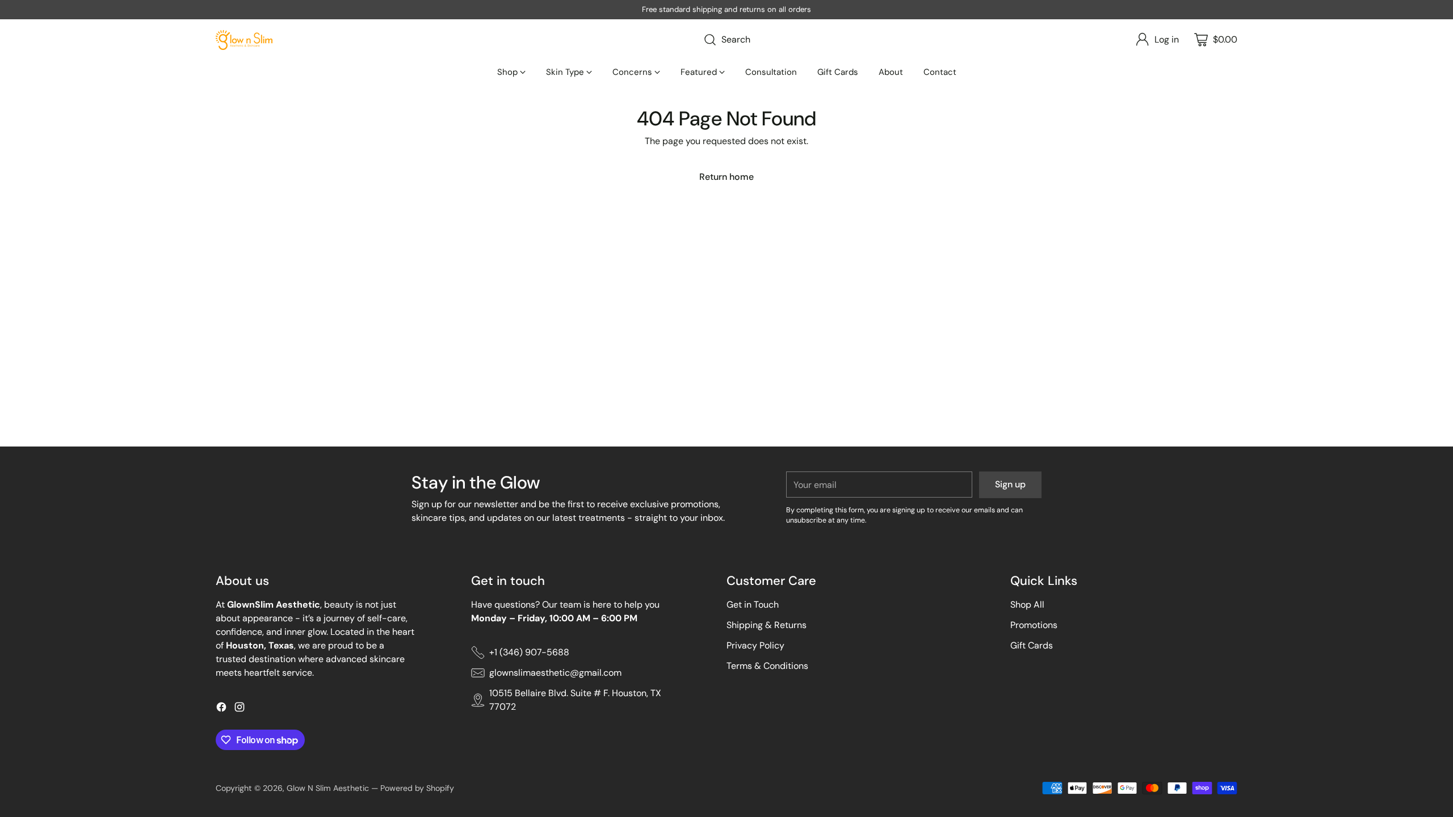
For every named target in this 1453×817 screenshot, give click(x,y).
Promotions (1033, 625)
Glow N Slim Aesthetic (328, 788)
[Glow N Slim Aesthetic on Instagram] (239, 709)
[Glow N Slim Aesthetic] (244, 40)
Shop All (1027, 604)
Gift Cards (1031, 645)
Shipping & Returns (766, 625)
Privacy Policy (755, 645)
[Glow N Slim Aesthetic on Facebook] (221, 709)
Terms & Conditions (767, 666)
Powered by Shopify (417, 788)
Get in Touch (752, 604)
